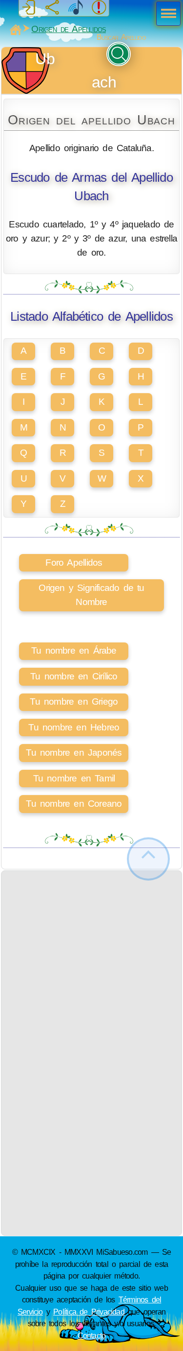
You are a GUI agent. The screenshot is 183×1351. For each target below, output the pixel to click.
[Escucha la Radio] (75, 8)
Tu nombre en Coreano (74, 803)
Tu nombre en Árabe (74, 650)
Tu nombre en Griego (74, 701)
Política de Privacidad (88, 1311)
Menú (165, 14)
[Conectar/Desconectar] (29, 8)
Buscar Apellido (121, 37)
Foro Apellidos (73, 562)
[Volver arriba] (148, 859)
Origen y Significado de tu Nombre (91, 595)
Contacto (92, 1335)
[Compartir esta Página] (52, 8)
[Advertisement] (91, 962)
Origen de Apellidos (68, 29)
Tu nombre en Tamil (74, 778)
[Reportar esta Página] (99, 8)
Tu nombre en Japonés (74, 752)
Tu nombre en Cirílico (73, 676)
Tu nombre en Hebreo (73, 727)
